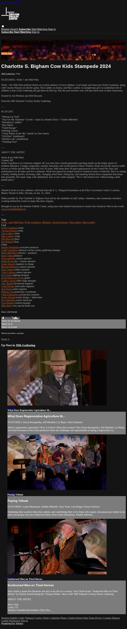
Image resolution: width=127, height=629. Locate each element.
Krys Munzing (8, 300)
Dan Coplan (7, 269)
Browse (5, 29)
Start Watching (39, 29)
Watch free (6, 53)
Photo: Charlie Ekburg (72, 618)
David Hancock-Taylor (12, 278)
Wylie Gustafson (32, 222)
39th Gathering (8, 74)
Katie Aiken (7, 255)
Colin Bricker (8, 286)
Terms (92, 618)
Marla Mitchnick (9, 253)
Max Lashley (88, 222)
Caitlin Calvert (8, 280)
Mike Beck (7, 305)
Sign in (52, 29)
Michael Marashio (10, 266)
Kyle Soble (7, 275)
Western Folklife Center (12, 618)
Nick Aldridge (8, 258)
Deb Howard (8, 239)
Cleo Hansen (8, 303)
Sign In (35, 32)
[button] (3, 26)
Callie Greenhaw (9, 250)
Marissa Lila (7, 291)
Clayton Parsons (60, 222)
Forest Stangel (8, 264)
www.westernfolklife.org (13, 209)
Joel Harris (6, 289)
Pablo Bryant (8, 261)
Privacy (99, 618)
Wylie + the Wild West (12, 222)
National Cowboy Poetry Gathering (42, 618)
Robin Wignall (8, 297)
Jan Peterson (7, 241)
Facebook (6, 318)
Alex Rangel (7, 283)
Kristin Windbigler (10, 247)
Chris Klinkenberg (10, 294)
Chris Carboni (8, 272)
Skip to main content (11, 2)
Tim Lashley (75, 222)
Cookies (107, 618)
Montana (46, 222)
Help (86, 618)
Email (17, 318)
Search (14, 29)
